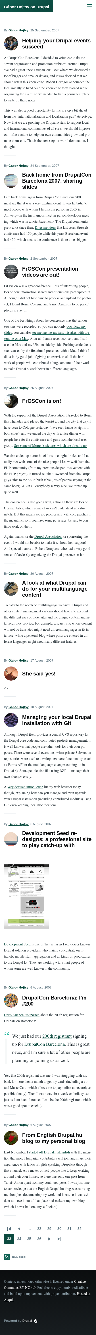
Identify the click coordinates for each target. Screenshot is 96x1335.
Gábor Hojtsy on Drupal (26, 7)
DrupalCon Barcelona (44, 1044)
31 (70, 1230)
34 (20, 1240)
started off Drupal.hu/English (49, 1152)
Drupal (27, 1320)
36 (40, 1240)
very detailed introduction (25, 786)
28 (40, 1230)
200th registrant (57, 1036)
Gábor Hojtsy (18, 30)
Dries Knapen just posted (22, 1014)
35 (30, 1240)
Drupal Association (48, 536)
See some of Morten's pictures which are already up (50, 445)
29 (50, 1230)
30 (60, 1230)
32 (80, 1230)
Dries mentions (45, 227)
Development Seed (17, 944)
